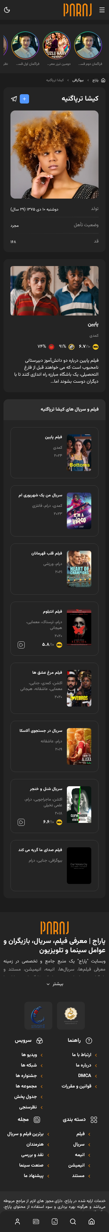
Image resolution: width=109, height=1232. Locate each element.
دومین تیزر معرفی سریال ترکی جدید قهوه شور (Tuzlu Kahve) (58, 64)
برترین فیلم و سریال (25, 1134)
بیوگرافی (78, 80)
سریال (79, 1144)
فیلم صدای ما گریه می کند (40, 850)
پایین (93, 324)
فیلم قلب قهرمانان (46, 554)
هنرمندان (35, 1144)
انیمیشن (76, 1165)
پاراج (95, 80)
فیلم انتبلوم (52, 612)
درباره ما (83, 1065)
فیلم (80, 1134)
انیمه (80, 1155)
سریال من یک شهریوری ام (40, 495)
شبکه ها (29, 1065)
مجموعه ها (26, 1086)
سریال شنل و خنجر (46, 789)
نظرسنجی (28, 1107)
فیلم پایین (53, 437)
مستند (78, 1176)
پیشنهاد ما (34, 1176)
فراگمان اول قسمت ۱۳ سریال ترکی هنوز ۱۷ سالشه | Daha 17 (27, 64)
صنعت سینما (31, 1165)
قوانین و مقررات (76, 1086)
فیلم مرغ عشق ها (47, 673)
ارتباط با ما (81, 1055)
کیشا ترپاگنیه (55, 80)
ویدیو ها (29, 1055)
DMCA (84, 1076)
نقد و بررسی (32, 1155)
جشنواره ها (26, 1076)
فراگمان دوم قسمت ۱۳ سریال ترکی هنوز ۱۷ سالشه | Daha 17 (90, 64)
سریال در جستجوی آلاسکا (40, 731)
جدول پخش (25, 1097)
